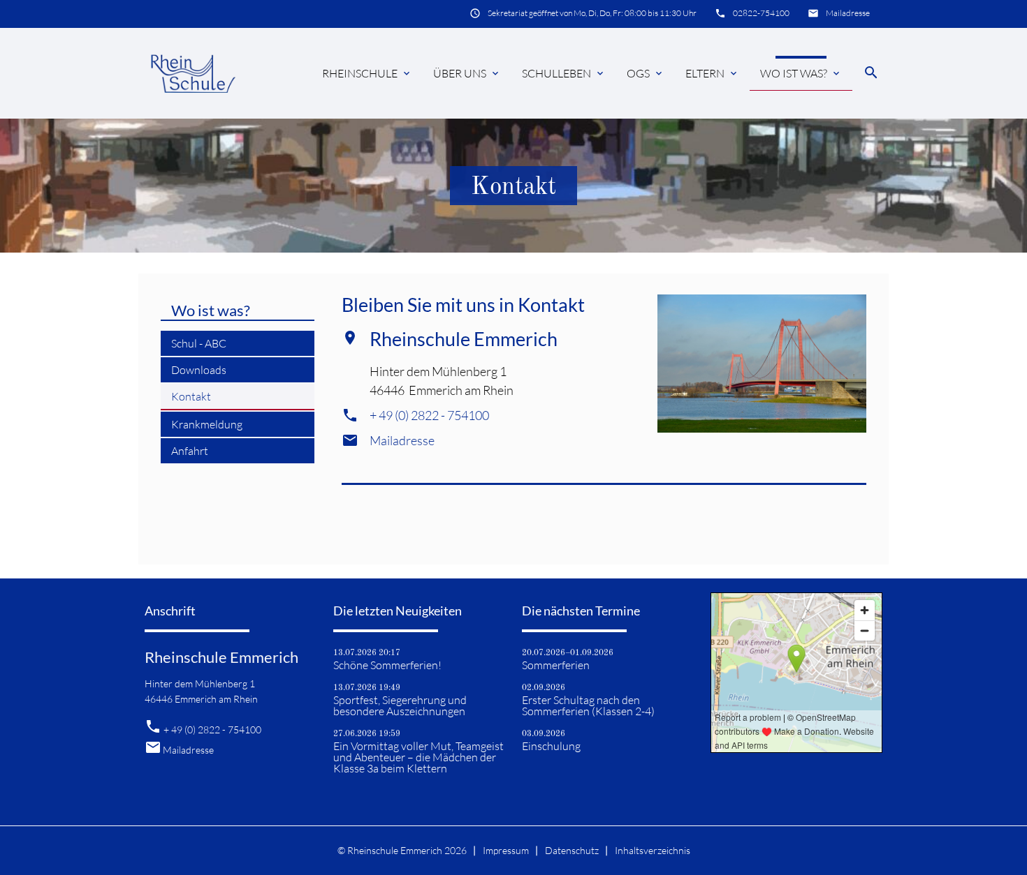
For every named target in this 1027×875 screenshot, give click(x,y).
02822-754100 (761, 13)
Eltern (712, 73)
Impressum (506, 850)
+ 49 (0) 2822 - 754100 (429, 415)
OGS (645, 73)
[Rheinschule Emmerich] (193, 73)
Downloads (198, 370)
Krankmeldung (206, 424)
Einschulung (551, 745)
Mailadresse (848, 13)
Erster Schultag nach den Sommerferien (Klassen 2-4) (588, 705)
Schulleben (564, 73)
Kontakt (191, 396)
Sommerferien (556, 665)
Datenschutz (572, 850)
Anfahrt (189, 451)
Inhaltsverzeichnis (652, 850)
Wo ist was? (801, 73)
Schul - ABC (198, 343)
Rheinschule (367, 73)
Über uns (467, 73)
